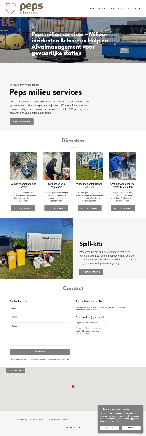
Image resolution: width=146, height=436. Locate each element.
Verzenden (40, 352)
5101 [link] (78, 331)
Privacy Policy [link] (47, 360)
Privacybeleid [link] (73, 428)
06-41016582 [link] (84, 334)
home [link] (91, 9)
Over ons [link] (102, 9)
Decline (109, 428)
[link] (24, 8)
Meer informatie (21, 121)
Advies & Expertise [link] (120, 9)
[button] (137, 8)
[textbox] (40, 308)
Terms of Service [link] (60, 360)
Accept (131, 428)
